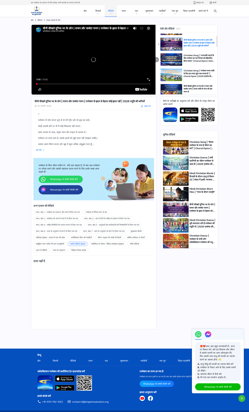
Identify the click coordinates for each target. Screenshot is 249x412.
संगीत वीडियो (134, 244)
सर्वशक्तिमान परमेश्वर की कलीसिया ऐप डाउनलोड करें (61, 371)
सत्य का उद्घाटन (59, 250)
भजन (124, 10)
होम (85, 10)
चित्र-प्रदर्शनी (189, 10)
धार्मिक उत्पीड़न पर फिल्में (136, 237)
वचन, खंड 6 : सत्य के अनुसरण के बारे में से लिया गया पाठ (56, 231)
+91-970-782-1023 (52, 401)
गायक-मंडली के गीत (53, 20)
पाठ (136, 10)
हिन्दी (214, 2)
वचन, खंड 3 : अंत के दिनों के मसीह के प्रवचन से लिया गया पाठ (107, 218)
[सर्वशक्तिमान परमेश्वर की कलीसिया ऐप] (170, 114)
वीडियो (111, 10)
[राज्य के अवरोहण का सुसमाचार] (39, 11)
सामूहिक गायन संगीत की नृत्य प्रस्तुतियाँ (50, 244)
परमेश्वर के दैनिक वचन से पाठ (96, 212)
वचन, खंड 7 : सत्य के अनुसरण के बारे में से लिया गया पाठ (103, 231)
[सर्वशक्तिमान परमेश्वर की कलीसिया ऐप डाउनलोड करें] (45, 382)
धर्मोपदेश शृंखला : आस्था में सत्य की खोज (50, 237)
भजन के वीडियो (41, 250)
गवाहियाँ (162, 10)
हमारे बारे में (203, 10)
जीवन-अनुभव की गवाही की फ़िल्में (109, 237)
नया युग (175, 10)
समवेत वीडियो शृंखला (77, 244)
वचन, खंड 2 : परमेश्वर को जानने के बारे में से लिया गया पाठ (57, 218)
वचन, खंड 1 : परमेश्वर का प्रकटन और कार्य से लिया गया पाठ (58, 212)
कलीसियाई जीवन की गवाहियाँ (81, 237)
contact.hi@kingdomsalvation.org (90, 401)
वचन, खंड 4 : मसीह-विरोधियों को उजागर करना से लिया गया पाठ (59, 225)
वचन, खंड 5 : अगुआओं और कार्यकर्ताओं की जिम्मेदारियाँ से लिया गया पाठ (113, 225)
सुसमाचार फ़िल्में (136, 231)
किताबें (98, 10)
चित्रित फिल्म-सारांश (78, 250)
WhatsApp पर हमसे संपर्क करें (156, 383)
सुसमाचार (149, 10)
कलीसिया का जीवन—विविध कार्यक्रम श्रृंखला (107, 244)
